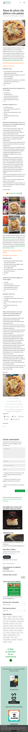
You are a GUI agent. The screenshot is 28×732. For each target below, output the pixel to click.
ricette (16, 637)
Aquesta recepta (10, 239)
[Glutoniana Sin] (14, 537)
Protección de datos (7, 669)
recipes (12, 637)
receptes (4, 635)
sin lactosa (10, 641)
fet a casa (16, 623)
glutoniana (6, 15)
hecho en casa (5, 630)
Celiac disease (14, 616)
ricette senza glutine (6, 639)
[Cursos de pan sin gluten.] (14, 589)
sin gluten (5, 641)
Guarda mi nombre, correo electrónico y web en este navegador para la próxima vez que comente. (13, 474)
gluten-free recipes (6, 628)
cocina (7, 621)
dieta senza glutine (20, 621)
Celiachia (20, 616)
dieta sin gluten (6, 623)
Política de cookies (14, 670)
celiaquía (9, 618)
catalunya (9, 616)
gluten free (13, 628)
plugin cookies (24, 730)
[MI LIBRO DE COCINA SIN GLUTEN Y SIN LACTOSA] (12, 529)
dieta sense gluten (13, 621)
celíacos (13, 618)
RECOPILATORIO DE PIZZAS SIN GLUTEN (13, 60)
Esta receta (15, 51)
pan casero (8, 632)
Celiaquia (5, 618)
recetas (18, 635)
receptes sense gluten (11, 635)
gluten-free (20, 625)
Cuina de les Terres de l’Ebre (14, 707)
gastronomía (11, 625)
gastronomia (5, 625)
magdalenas (20, 630)
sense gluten (14, 639)
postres (18, 632)
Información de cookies (19, 669)
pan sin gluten (13, 632)
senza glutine (19, 639)
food (20, 623)
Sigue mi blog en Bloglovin (9, 563)
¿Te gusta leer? (14, 689)
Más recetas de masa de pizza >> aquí (14, 406)
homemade (12, 630)
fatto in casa (12, 623)
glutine (17, 628)
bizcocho (4, 616)
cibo (4, 621)
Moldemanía (14, 724)
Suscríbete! (6, 557)
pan (4, 632)
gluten (16, 625)
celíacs (17, 618)
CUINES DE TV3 (18, 401)
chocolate (21, 618)
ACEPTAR (14, 730)
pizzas (16, 15)
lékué (16, 630)
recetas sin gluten (6, 637)
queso (22, 632)
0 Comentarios (21, 15)
